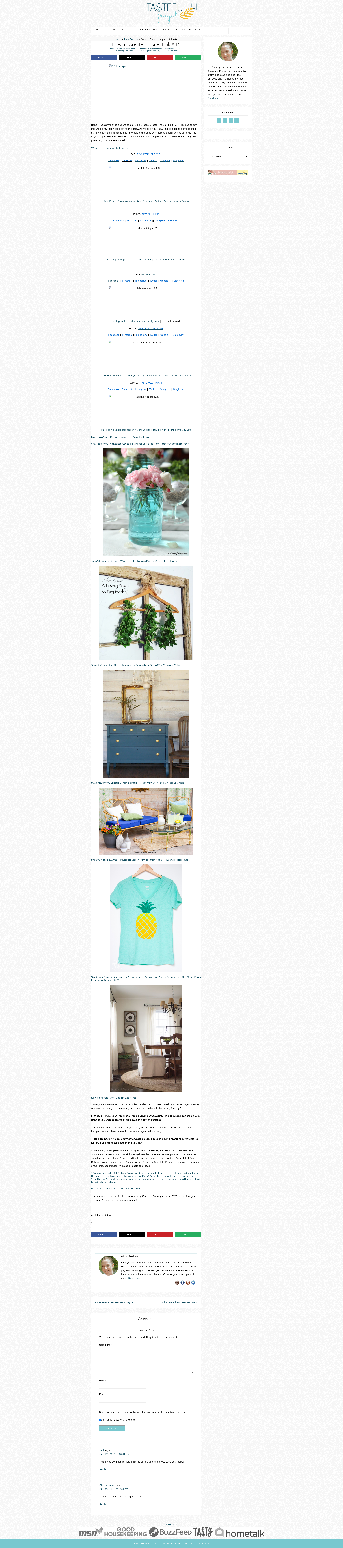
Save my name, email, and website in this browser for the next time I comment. (144, 1412)
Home (118, 39)
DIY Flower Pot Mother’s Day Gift (172, 430)
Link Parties (131, 39)
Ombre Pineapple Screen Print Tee (131, 859)
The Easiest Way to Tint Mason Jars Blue (131, 443)
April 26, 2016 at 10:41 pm (114, 1454)
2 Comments (173, 51)
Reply (102, 1469)
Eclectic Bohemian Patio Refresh (128, 782)
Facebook (113, 280)
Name (103, 1380)
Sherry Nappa (107, 1485)
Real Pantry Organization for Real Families (127, 201)
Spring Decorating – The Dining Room (180, 977)
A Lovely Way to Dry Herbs (125, 561)
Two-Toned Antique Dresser (170, 259)
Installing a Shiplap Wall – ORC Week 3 (129, 259)
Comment (105, 1345)
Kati (101, 1450)
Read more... (135, 1278)
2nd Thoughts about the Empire (126, 665)
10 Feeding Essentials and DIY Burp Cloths (125, 430)
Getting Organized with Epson (172, 201)
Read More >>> (217, 98)
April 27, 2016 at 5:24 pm (113, 1489)
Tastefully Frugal (171, 13)
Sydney (128, 51)
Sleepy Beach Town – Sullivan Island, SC (170, 375)
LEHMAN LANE (150, 274)
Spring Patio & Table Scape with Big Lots (135, 321)
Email (103, 1394)
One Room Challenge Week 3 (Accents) (121, 375)
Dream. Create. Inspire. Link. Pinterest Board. (117, 1188)
